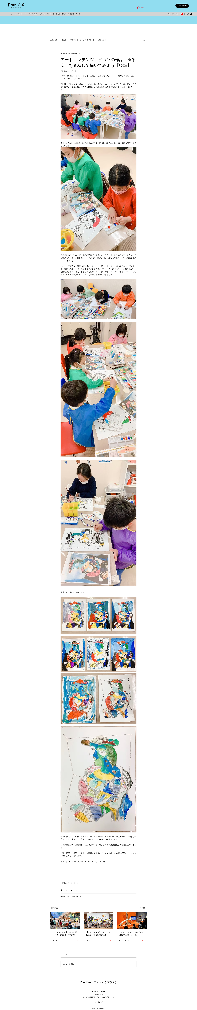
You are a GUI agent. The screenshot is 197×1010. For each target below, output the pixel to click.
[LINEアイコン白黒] (191, 14)
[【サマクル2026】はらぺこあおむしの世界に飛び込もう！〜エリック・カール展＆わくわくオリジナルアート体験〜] (98, 920)
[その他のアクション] (135, 54)
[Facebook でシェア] (61, 890)
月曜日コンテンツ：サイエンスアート (82, 40)
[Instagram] (188, 14)
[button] (144, 40)
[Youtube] (182, 14)
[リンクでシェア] (77, 890)
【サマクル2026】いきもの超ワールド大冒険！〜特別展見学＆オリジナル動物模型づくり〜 (65, 933)
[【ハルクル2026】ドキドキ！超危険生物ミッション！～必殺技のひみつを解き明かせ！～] (132, 920)
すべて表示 (143, 908)
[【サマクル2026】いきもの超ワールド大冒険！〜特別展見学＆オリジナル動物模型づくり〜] (65, 920)
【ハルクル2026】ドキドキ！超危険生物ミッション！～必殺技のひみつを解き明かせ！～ (131, 933)
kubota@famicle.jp (98, 991)
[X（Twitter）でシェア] (67, 890)
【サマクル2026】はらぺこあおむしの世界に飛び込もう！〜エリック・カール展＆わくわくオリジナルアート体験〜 (98, 933)
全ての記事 (53, 40)
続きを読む (102, 40)
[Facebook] (185, 14)
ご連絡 (64, 40)
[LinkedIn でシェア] (72, 890)
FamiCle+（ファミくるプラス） (98, 982)
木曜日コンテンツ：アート (69, 883)
